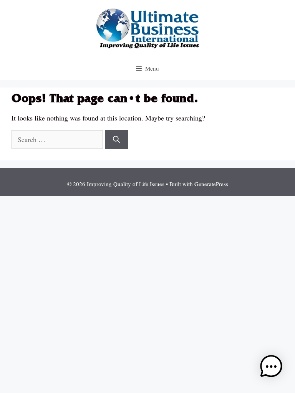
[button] (271, 367)
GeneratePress (211, 184)
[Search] (116, 139)
